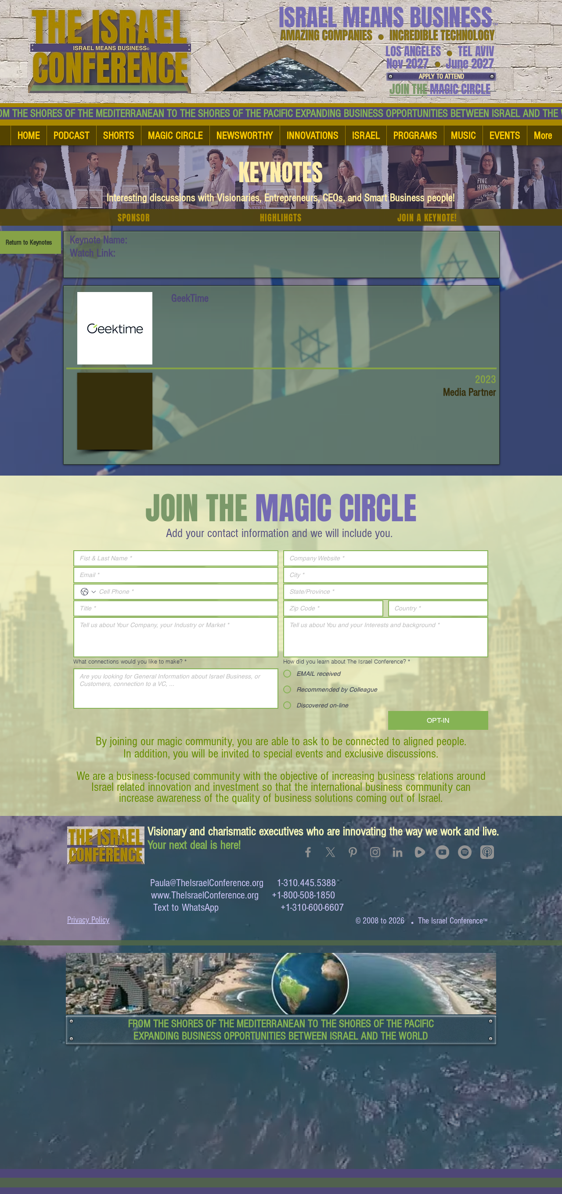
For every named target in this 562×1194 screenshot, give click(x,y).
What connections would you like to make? (130, 661)
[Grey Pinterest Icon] (353, 852)
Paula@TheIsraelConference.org (206, 883)
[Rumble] (420, 852)
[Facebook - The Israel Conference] (308, 852)
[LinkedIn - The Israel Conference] (397, 852)
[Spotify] (465, 852)
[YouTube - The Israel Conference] (442, 852)
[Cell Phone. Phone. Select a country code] (88, 592)
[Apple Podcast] (487, 852)
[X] (330, 852)
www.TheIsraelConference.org (205, 895)
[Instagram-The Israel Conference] (375, 852)
